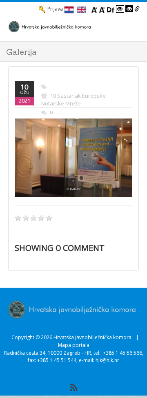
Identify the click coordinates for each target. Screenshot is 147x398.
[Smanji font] (102, 9)
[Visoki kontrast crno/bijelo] (129, 9)
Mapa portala (73, 345)
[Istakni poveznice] (137, 9)
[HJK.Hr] (65, 26)
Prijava (55, 8)
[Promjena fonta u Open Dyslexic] (111, 9)
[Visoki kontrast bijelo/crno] (120, 9)
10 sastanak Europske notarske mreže (73, 99)
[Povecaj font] (94, 9)
